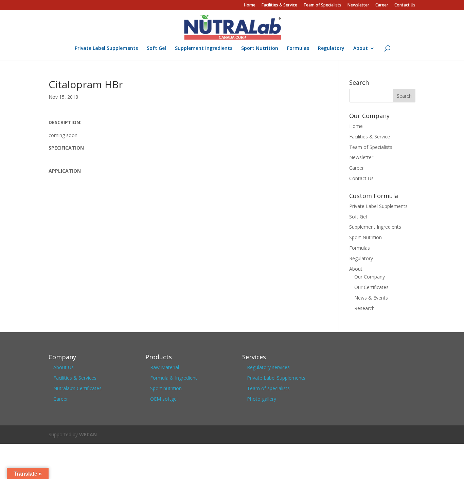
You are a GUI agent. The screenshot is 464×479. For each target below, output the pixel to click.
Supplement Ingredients (203, 48)
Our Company (369, 276)
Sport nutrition (166, 388)
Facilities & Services (74, 378)
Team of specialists (268, 388)
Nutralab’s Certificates (77, 388)
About (360, 48)
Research (364, 308)
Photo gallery (261, 399)
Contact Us (404, 5)
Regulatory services (268, 367)
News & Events (371, 297)
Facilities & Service (279, 5)
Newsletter (358, 5)
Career (381, 5)
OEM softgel (164, 399)
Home (249, 5)
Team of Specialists (322, 5)
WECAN (88, 434)
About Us (63, 367)
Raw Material (164, 367)
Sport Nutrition (259, 48)
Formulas (298, 48)
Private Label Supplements (106, 48)
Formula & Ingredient (173, 378)
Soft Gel (156, 48)
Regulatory (331, 48)
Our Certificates (371, 287)
